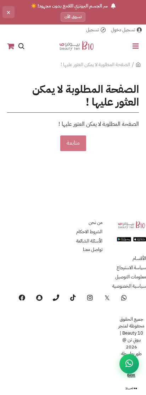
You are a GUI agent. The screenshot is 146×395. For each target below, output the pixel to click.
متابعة (73, 143)
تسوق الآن (73, 17)
